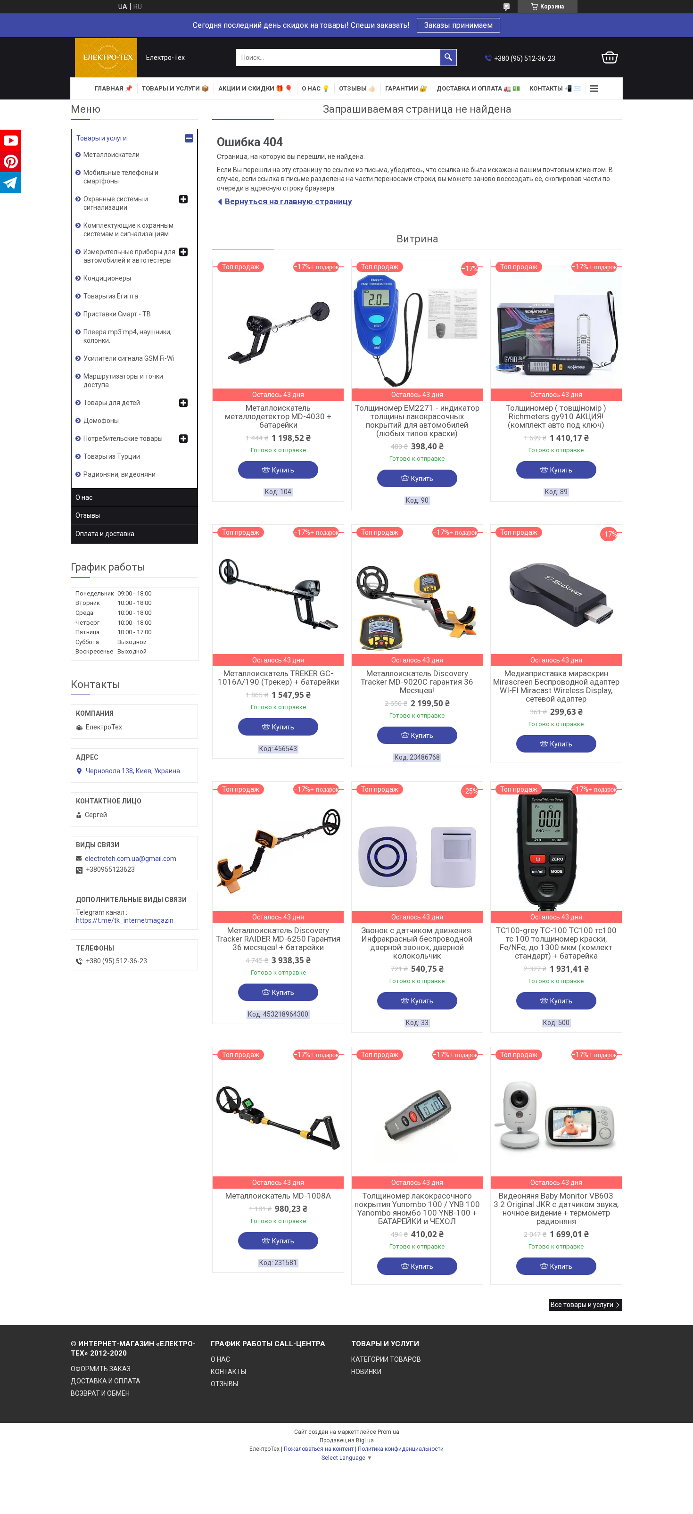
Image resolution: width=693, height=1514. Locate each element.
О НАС (220, 1359)
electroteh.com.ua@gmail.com (130, 858)
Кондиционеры (107, 278)
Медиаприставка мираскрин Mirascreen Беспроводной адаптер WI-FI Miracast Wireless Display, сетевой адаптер (556, 686)
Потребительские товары (123, 438)
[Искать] (448, 58)
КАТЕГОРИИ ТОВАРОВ (386, 1359)
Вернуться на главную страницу (288, 201)
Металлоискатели (111, 154)
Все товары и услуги (582, 1304)
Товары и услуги (101, 138)
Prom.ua (388, 1432)
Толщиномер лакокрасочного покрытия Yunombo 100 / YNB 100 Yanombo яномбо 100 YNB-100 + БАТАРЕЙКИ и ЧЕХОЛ (417, 1208)
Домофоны (101, 420)
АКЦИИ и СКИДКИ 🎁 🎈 (255, 88)
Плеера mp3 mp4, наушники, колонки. (127, 336)
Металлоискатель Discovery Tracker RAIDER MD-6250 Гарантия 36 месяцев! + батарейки (278, 938)
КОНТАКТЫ (228, 1371)
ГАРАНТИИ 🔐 (406, 88)
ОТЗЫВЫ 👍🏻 (357, 88)
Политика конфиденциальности (401, 1449)
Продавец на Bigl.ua (347, 1440)
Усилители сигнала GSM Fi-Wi (128, 358)
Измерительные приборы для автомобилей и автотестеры (129, 256)
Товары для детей (111, 402)
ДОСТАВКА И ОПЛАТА (105, 1381)
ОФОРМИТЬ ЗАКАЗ (101, 1369)
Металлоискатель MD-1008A (278, 1195)
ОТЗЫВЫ (224, 1384)
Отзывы (87, 515)
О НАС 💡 (316, 88)
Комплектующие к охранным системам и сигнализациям (128, 230)
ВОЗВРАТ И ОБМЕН (100, 1393)
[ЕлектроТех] (106, 58)
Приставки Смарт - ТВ (117, 314)
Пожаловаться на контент (319, 1449)
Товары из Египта (110, 296)
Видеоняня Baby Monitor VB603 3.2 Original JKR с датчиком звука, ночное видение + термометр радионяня (556, 1208)
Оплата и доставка (104, 534)
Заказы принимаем (458, 25)
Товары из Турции (111, 456)
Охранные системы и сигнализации (115, 203)
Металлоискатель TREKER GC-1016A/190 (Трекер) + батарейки (278, 677)
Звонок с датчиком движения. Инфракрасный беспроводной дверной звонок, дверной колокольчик (417, 943)
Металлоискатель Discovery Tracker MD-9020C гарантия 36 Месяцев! (417, 682)
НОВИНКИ (366, 1371)
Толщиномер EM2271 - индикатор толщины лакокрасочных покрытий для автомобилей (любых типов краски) (417, 421)
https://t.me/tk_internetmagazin (124, 920)
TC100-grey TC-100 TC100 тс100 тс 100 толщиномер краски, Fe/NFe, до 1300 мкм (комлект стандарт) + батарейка (556, 943)
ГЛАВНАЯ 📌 (113, 88)
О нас (83, 497)
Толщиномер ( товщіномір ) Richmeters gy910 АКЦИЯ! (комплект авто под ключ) (556, 416)
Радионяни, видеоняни (119, 474)
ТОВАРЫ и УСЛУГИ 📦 (175, 88)
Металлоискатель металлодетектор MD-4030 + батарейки (278, 416)
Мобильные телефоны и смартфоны (120, 177)
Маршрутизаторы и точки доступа (123, 380)
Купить (283, 470)
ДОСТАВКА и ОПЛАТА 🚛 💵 (478, 88)
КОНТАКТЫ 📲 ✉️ (555, 88)
